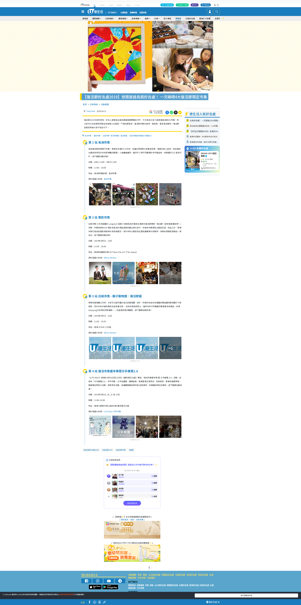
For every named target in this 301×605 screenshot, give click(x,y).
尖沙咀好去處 (154, 574)
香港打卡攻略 (204, 18)
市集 (140, 574)
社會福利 (151, 577)
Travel (102, 5)
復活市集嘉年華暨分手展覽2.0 (141, 135)
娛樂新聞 (133, 13)
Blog (128, 5)
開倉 (145, 574)
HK (95, 5)
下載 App (207, 5)
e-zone (137, 5)
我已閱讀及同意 (246, 595)
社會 (211, 574)
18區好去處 (190, 18)
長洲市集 (88, 135)
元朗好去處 (180, 574)
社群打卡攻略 (183, 5)
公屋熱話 (123, 13)
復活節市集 (121, 450)
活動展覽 (105, 104)
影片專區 (167, 18)
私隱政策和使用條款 (66, 594)
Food (111, 5)
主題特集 (218, 18)
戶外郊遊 (142, 577)
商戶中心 (194, 5)
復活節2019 (107, 450)
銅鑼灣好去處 (168, 574)
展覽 (132, 450)
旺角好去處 (203, 574)
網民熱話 (132, 585)
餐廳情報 (132, 577)
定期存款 (143, 13)
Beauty (119, 5)
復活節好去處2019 (91, 450)
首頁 (85, 104)
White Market (110, 257)
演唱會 (85, 18)
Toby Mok (90, 111)
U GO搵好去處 (168, 5)
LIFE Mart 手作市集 (112, 411)
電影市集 (97, 135)
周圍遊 (178, 18)
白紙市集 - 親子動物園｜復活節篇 (115, 135)
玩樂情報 (94, 104)
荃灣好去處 (192, 574)
